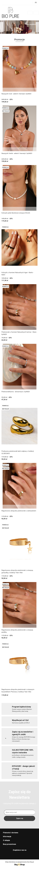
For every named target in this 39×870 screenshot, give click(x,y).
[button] (20, 832)
